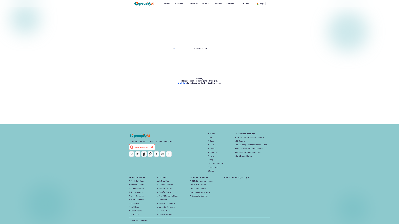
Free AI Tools (134, 215)
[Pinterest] (150, 154)
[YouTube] (131, 154)
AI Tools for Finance (164, 192)
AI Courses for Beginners (199, 196)
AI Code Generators (136, 211)
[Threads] (168, 154)
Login (262, 4)
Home (210, 137)
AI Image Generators (136, 188)
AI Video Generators (136, 196)
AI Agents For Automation (166, 207)
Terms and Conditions (216, 163)
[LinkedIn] (162, 154)
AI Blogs (211, 141)
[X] (156, 154)
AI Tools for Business (164, 211)
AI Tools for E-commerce (166, 203)
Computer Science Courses (200, 192)
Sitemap (211, 171)
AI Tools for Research (164, 188)
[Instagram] (137, 154)
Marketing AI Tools (163, 181)
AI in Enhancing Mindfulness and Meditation (251, 145)
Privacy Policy (213, 167)
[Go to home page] (146, 4)
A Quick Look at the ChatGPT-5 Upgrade (249, 137)
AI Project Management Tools (167, 196)
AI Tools (211, 145)
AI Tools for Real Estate (165, 215)
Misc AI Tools (134, 207)
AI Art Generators (135, 203)
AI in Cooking (240, 141)
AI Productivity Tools (136, 181)
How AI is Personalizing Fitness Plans (249, 149)
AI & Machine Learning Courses (201, 181)
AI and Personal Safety (243, 156)
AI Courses (212, 149)
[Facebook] (144, 154)
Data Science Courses (198, 188)
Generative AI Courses (198, 185)
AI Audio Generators (136, 200)
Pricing (210, 160)
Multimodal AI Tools (136, 185)
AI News (211, 156)
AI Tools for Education (165, 185)
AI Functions (212, 152)
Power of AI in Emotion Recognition (248, 152)
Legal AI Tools (162, 200)
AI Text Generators (136, 192)
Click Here (182, 83)
